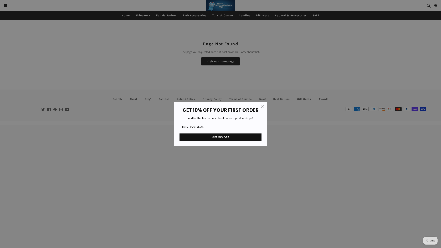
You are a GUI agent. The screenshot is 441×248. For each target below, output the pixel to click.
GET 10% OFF (220, 137)
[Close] (263, 106)
